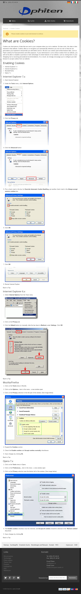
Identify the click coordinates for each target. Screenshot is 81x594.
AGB (75, 545)
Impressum (69, 545)
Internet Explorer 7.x (11, 66)
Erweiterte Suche (24, 545)
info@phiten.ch (51, 563)
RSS (56, 545)
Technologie (7, 558)
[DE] (69, 2)
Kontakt (51, 545)
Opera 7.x (8, 73)
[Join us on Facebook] (10, 578)
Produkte (6, 564)
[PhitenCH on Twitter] (6, 578)
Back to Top (6, 287)
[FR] (73, 2)
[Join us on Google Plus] (14, 578)
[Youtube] (18, 578)
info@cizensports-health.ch (55, 567)
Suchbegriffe (14, 545)
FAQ (5, 568)
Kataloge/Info (8, 566)
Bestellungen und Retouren (39, 545)
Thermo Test (7, 562)
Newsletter (43, 578)
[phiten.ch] (40, 12)
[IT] (76, 2)
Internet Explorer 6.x (11, 69)
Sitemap (6, 545)
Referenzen (7, 570)
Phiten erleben (8, 560)
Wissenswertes (8, 556)
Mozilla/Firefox (9, 71)
